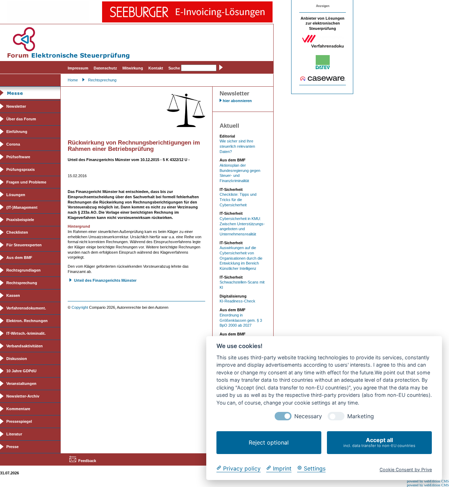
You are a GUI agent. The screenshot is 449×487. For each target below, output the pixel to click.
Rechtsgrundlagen (23, 270)
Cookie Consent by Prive (406, 469)
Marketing (360, 416)
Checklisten (17, 232)
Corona (13, 144)
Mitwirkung (132, 68)
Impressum (78, 68)
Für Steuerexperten (24, 245)
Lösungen (15, 195)
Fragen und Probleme (26, 182)
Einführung (16, 131)
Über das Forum (21, 119)
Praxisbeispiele (20, 220)
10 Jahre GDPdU (21, 371)
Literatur (14, 434)
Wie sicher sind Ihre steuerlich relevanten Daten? (237, 146)
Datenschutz (105, 68)
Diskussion (16, 358)
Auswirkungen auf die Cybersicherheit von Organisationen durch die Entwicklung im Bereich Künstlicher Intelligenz (241, 258)
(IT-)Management (22, 207)
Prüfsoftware (18, 157)
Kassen (13, 295)
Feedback (87, 461)
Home (73, 80)
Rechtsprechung (102, 80)
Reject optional (269, 442)
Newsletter (16, 106)
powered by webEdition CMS (428, 481)
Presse (12, 447)
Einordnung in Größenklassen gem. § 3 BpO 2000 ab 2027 (241, 320)
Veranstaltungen (21, 383)
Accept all (379, 442)
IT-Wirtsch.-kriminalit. (26, 333)
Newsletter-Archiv (22, 396)
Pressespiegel (19, 421)
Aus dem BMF (19, 257)
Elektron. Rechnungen (27, 321)
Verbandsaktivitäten (24, 346)
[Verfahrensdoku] (323, 47)
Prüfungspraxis (20, 169)
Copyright (80, 307)
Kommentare (18, 409)
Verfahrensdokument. (26, 308)
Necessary (308, 416)
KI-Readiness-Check (237, 301)
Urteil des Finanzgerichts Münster (105, 280)
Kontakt (155, 68)
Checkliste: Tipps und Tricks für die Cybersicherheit (238, 199)
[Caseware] (323, 80)
